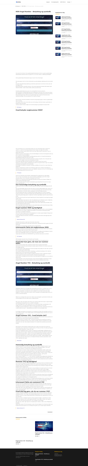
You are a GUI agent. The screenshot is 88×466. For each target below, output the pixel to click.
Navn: (18, 18)
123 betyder (56, 453)
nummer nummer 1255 (58, 454)
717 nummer (19, 172)
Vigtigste (18, 6)
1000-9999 (24, 6)
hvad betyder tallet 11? (58, 455)
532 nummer (19, 107)
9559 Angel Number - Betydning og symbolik (35, 6)
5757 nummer (19, 236)
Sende (34, 30)
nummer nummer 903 (21, 219)
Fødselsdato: (19, 23)
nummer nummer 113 (20, 408)
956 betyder (19, 340)
